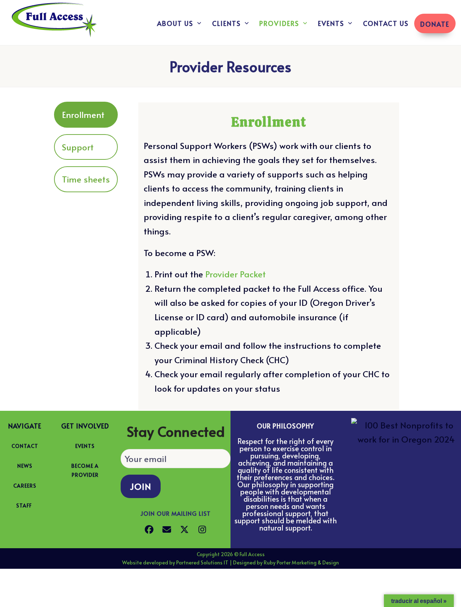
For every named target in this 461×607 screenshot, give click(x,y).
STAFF (24, 505)
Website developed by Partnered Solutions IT (175, 562)
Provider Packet (235, 274)
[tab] (86, 115)
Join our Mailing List (175, 513)
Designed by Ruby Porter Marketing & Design (286, 562)
